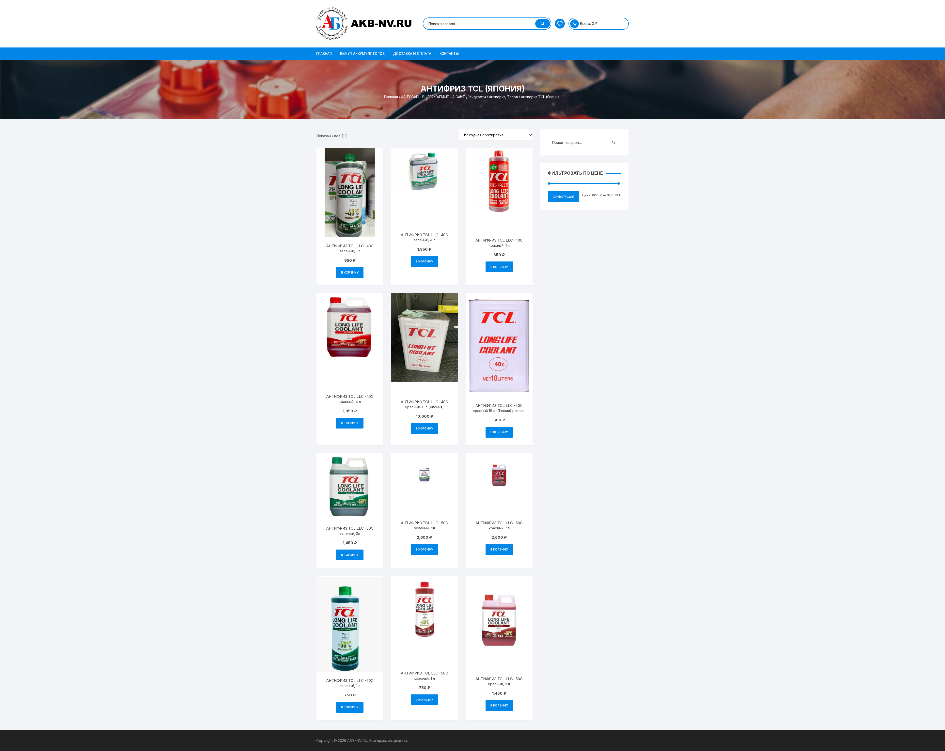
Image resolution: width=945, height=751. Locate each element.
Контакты (449, 53)
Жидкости (477, 97)
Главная (324, 53)
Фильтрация (563, 197)
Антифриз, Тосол (503, 97)
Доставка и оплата (412, 53)
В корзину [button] (350, 272)
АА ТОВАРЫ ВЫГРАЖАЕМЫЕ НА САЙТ (433, 97)
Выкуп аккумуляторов (362, 53)
